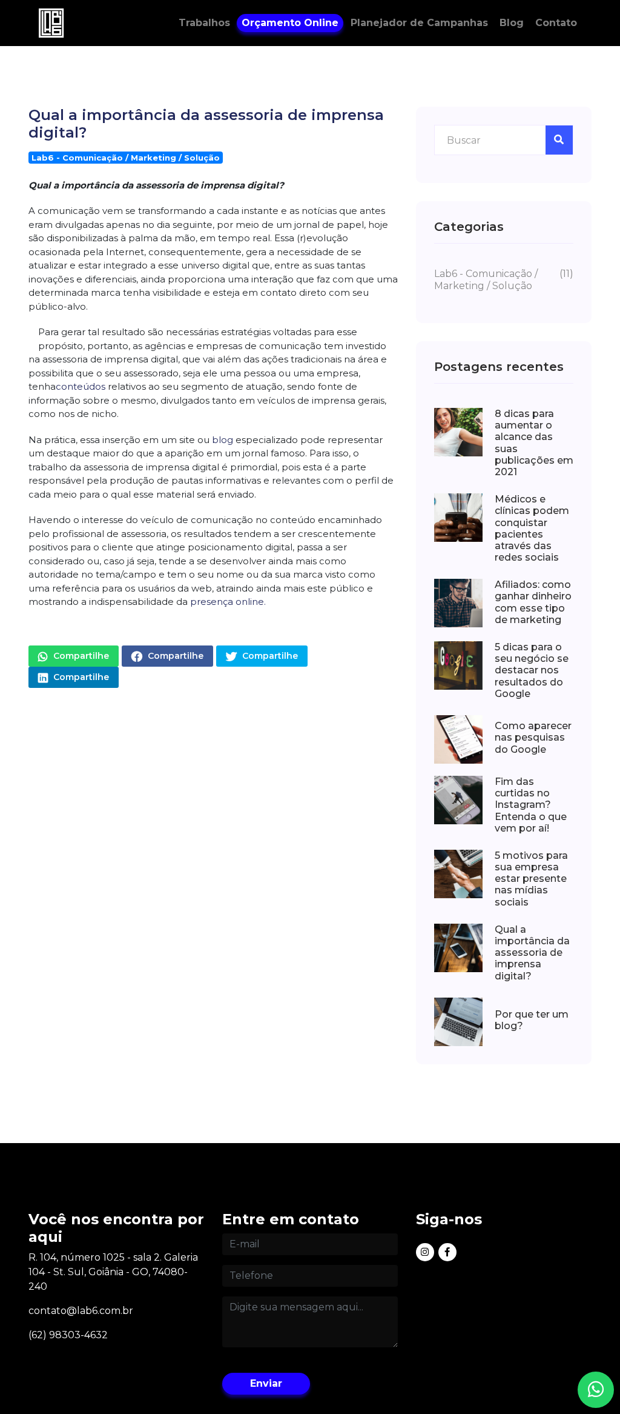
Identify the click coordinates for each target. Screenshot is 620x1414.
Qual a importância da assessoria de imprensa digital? (206, 123)
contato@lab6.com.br (80, 1310)
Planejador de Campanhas (419, 22)
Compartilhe (80, 655)
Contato (556, 22)
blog (221, 439)
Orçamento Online (290, 22)
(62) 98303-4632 (68, 1335)
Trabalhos (204, 22)
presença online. (228, 601)
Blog (512, 22)
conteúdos (80, 386)
